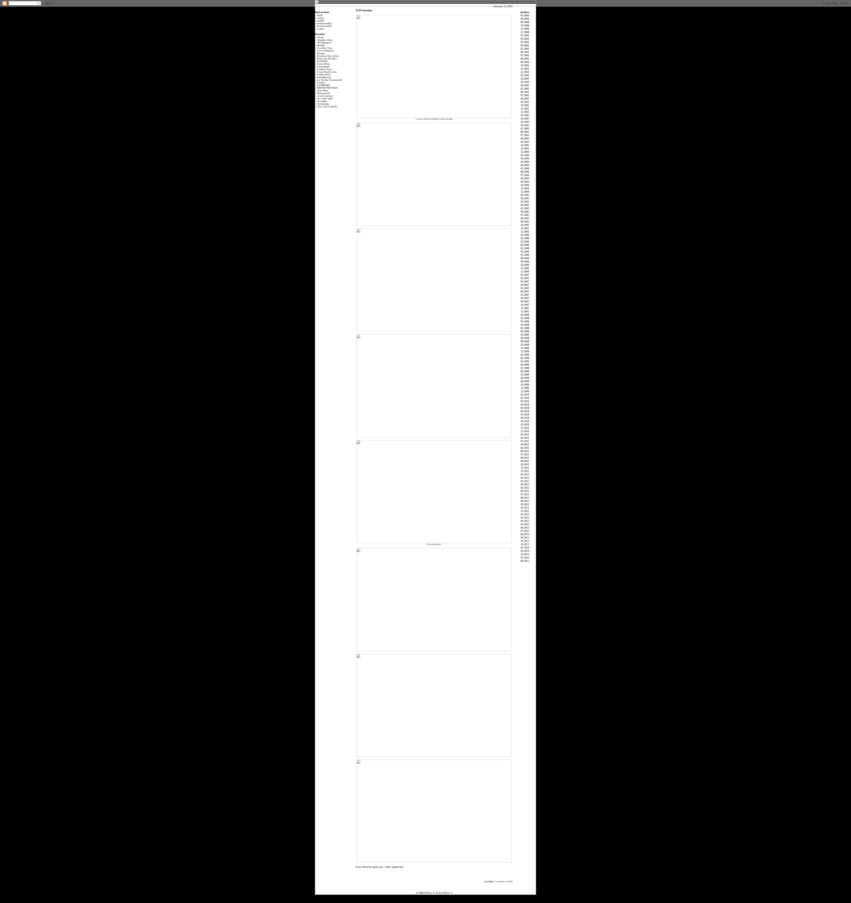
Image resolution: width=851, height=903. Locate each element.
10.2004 (525, 185)
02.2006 (525, 238)
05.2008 (525, 328)
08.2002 (525, 98)
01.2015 (525, 557)
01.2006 (525, 235)
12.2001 (525, 72)
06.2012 (525, 491)
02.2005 (525, 198)
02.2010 (525, 398)
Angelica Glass (325, 40)
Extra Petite (323, 64)
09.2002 (525, 102)
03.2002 (525, 82)
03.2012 (525, 481)
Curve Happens (325, 50)
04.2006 (525, 245)
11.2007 (525, 308)
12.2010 (525, 431)
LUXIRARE (323, 85)
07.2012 (525, 494)
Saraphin (322, 101)
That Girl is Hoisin (327, 106)
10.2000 (525, 25)
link (486, 882)
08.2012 (525, 497)
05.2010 (525, 407)
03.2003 (525, 121)
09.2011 (525, 461)
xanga (320, 28)
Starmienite (323, 103)
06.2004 (525, 171)
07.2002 (525, 95)
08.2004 (525, 178)
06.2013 (525, 527)
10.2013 (525, 541)
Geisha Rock (324, 74)
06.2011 (525, 451)
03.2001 (525, 42)
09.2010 (525, 421)
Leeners (321, 82)
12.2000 (525, 32)
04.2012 (525, 484)
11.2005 (525, 228)
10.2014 (525, 554)
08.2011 (525, 457)
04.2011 (525, 444)
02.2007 (525, 278)
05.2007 (525, 288)
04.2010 (525, 404)
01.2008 (525, 314)
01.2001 (525, 35)
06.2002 (525, 92)
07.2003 (525, 135)
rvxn (319, 95)
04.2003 (525, 125)
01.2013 (525, 514)
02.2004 (525, 158)
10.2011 (525, 464)
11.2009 (525, 388)
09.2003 (525, 141)
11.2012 (525, 507)
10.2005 (525, 225)
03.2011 (525, 441)
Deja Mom (322, 90)
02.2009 (525, 358)
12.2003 (525, 151)
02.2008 (525, 318)
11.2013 (525, 544)
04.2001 (525, 45)
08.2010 (525, 417)
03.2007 (525, 281)
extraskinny (323, 66)
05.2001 (525, 48)
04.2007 (525, 284)
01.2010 (525, 394)
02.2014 (525, 550)
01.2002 (525, 75)
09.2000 (525, 22)
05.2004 (525, 168)
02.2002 (525, 78)
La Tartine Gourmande (329, 79)
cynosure (328, 95)
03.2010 (525, 401)
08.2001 (525, 58)
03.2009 (525, 361)
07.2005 (525, 215)
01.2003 (525, 115)
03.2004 (525, 161)
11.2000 (525, 28)
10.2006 (525, 264)
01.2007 (525, 274)
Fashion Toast (324, 69)
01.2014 (525, 547)
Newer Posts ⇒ (443, 892)
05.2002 (525, 88)
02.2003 (525, 118)
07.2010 (525, 414)
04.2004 (525, 165)
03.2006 (525, 241)
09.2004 (525, 181)
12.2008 (525, 351)
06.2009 (525, 371)
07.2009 (525, 374)
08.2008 (525, 338)
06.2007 (525, 291)
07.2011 (525, 454)
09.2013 (525, 537)
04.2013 (525, 521)
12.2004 (525, 191)
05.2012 (525, 487)
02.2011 (525, 437)
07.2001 (525, 55)
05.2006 (525, 248)
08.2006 (525, 258)
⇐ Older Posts (424, 892)
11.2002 (525, 108)
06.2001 (525, 52)
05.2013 (525, 524)
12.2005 (525, 231)
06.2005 (525, 211)
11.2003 (525, 148)
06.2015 (525, 560)
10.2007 (525, 304)
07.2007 (525, 294)
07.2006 (525, 255)
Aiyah (320, 37)
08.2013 (525, 534)
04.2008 (525, 324)
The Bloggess (324, 42)
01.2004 (525, 155)
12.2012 (525, 511)
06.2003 (525, 131)
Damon (321, 53)
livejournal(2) (324, 26)
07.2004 (525, 175)
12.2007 (525, 311)
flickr (320, 15)
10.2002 (525, 105)
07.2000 (525, 15)
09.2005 (525, 221)
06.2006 (525, 251)
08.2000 (525, 18)
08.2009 (525, 378)
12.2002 (525, 112)
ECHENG (322, 61)
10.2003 (525, 145)
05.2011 (525, 447)
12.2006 (525, 271)
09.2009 (525, 381)
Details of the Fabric (328, 56)
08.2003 (525, 138)
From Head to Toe (327, 72)
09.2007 (525, 301)
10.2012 (525, 504)
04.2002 (525, 85)
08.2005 (525, 218)
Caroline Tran (324, 48)
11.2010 (525, 427)
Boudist (321, 45)
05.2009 (525, 368)
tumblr (320, 20)
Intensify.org (324, 77)
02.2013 (525, 517)
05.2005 (525, 208)
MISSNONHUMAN (327, 87)
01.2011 (525, 434)
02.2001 (525, 38)
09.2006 (525, 261)
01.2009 (525, 354)
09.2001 (525, 62)
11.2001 (525, 68)
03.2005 (525, 201)
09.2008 (525, 341)
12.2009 (525, 391)
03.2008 (525, 321)
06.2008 (525, 331)
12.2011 (525, 471)
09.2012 (525, 501)
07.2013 (525, 531)
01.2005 (525, 195)
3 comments (499, 882)
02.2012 (525, 477)
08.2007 (525, 298)
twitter (320, 18)
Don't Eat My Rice (327, 58)
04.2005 (525, 205)
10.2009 (525, 384)
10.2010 (525, 424)
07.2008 (525, 334)
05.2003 (525, 128)
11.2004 (525, 188)
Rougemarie (323, 93)
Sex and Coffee (325, 98)
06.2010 (525, 411)
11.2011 (525, 467)
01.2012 (525, 474)
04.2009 (525, 364)
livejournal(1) (324, 23)
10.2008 (525, 344)
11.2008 (525, 348)
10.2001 (525, 65)
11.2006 (525, 268)
